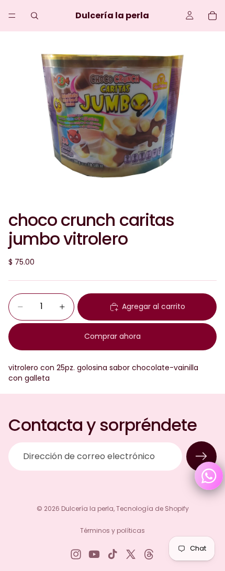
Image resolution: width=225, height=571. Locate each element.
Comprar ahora (112, 336)
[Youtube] (94, 554)
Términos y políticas (112, 530)
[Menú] (12, 16)
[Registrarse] (201, 456)
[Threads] (149, 554)
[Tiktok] (112, 554)
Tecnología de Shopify (152, 508)
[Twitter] (131, 554)
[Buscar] (34, 15)
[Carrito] (212, 15)
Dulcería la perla (87, 508)
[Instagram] (76, 554)
